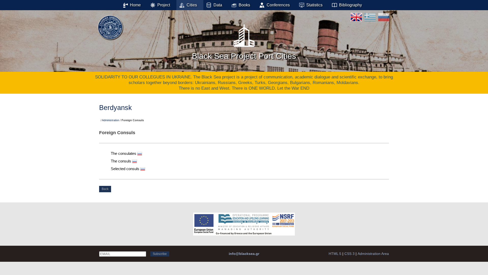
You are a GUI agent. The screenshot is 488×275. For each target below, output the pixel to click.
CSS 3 (349, 254)
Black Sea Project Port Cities (244, 56)
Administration (110, 120)
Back (105, 189)
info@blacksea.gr (244, 254)
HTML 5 (335, 254)
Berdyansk (115, 108)
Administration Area (373, 254)
